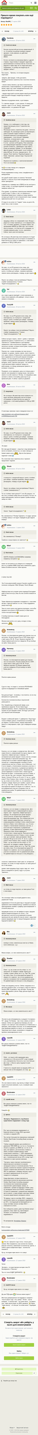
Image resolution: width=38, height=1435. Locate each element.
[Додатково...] (34, 39)
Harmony (10, 648)
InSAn (9, 261)
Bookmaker (11, 1092)
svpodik (9, 1038)
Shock (9, 466)
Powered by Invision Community (19, 1432)
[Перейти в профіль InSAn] (4, 263)
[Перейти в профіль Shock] (4, 468)
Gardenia (10, 38)
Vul (8, 289)
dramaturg (10, 629)
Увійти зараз (19, 1358)
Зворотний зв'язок (22, 1427)
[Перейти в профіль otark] (4, 114)
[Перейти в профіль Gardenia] (4, 39)
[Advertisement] (16, 252)
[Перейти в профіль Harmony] (4, 650)
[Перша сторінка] (2, 31)
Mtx (8, 931)
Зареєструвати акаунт (19, 1345)
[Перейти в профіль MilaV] (4, 547)
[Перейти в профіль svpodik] (4, 1039)
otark (9, 113)
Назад (7, 31)
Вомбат (9, 958)
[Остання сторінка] (35, 31)
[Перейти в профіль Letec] (4, 211)
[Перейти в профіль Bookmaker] (4, 1094)
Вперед (30, 31)
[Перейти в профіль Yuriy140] (4, 306)
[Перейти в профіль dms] (4, 385)
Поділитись (19, 1369)
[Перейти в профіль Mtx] (4, 933)
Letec (9, 209)
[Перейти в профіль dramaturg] (4, 631)
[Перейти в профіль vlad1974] (4, 1078)
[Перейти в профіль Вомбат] (4, 960)
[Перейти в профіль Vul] (4, 291)
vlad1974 (10, 1077)
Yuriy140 (10, 304)
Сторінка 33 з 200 (18, 31)
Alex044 (8, 21)
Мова (12, 1427)
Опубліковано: (16, 40)
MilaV (9, 545)
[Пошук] (31, 2)
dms (8, 384)
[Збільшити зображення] (15, 163)
